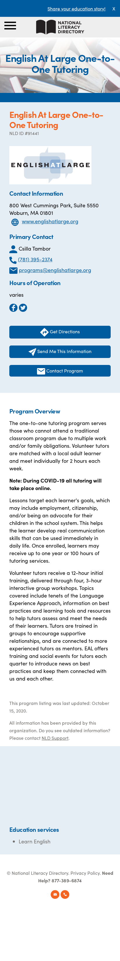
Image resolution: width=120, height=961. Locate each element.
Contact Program (64, 370)
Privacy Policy (85, 873)
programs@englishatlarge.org (55, 269)
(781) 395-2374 (35, 259)
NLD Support (55, 738)
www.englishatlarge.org (50, 221)
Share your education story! (76, 8)
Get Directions (64, 331)
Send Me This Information (63, 351)
